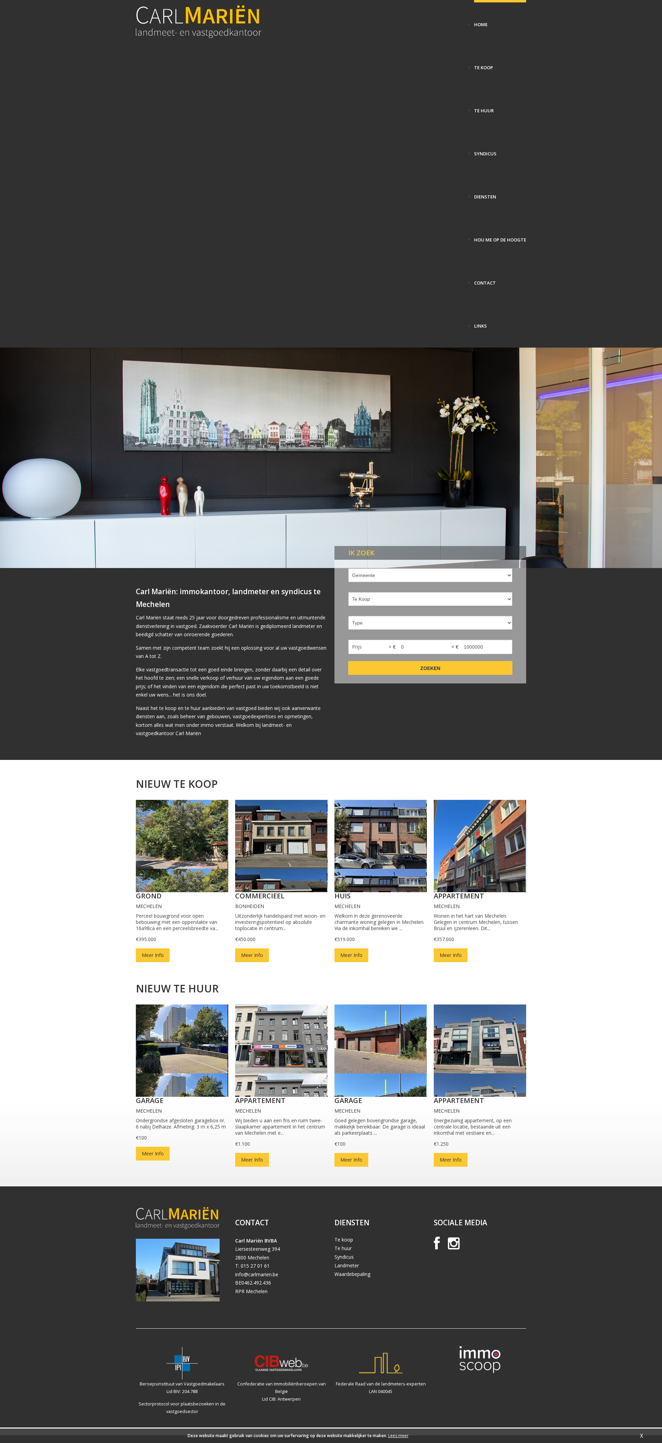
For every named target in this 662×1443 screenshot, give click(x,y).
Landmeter (346, 1265)
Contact (485, 280)
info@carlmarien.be (256, 1274)
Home (481, 21)
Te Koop (483, 64)
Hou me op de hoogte (500, 237)
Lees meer (398, 1436)
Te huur (343, 1248)
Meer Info (153, 955)
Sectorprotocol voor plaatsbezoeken (176, 1404)
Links (480, 323)
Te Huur (484, 108)
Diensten (485, 194)
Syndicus (485, 151)
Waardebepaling (352, 1274)
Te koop (343, 1239)
